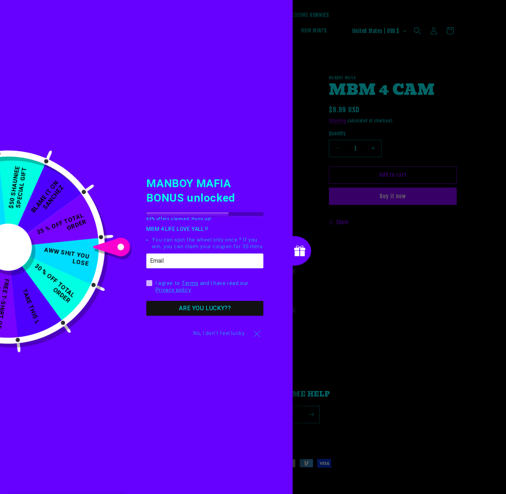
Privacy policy (173, 290)
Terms (190, 283)
